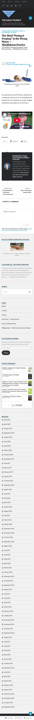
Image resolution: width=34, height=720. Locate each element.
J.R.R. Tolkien (6, 376)
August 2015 (8, 511)
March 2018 (8, 450)
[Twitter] (11, 5)
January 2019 (8, 437)
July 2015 (7, 515)
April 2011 (7, 676)
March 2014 (8, 567)
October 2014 (8, 537)
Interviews (6, 32)
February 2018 (8, 454)
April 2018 (7, 446)
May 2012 (7, 650)
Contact (16, 1)
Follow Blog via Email (10, 338)
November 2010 (9, 698)
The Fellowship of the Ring (10, 375)
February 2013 (8, 611)
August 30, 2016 (10, 63)
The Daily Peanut (11, 20)
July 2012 (7, 641)
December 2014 (9, 528)
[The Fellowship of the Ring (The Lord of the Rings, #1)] (30, 378)
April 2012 (7, 654)
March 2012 (8, 659)
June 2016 (7, 494)
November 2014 (9, 533)
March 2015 (8, 520)
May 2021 (7, 420)
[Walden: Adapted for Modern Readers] (30, 372)
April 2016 (7, 502)
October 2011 (8, 663)
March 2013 (8, 607)
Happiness (15, 31)
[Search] (20, 5)
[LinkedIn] (7, 5)
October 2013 (8, 581)
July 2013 (7, 594)
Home (3, 1)
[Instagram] (15, 5)
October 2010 (8, 702)
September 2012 (9, 633)
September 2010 (9, 707)
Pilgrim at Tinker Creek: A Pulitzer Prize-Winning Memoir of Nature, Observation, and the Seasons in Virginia (15, 383)
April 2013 (7, 602)
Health (22, 31)
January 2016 (8, 507)
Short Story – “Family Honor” (11, 319)
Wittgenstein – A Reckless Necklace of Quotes (16, 328)
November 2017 (9, 459)
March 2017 (8, 467)
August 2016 (8, 489)
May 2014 (7, 559)
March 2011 (8, 681)
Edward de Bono (6, 392)
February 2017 (8, 472)
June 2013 (7, 598)
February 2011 (8, 685)
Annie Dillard (6, 386)
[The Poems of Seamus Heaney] (30, 400)
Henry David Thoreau (7, 369)
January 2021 (8, 428)
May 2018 (7, 441)
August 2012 (8, 637)
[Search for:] (17, 291)
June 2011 (7, 672)
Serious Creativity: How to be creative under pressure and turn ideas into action (14, 390)
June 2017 (7, 463)
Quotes (24, 1)
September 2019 (9, 433)
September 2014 (9, 541)
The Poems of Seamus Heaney (11, 396)
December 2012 (9, 620)
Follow (6, 353)
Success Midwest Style (9, 323)
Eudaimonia (6, 31)
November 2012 (9, 624)
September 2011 (9, 668)
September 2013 (9, 585)
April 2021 (7, 424)
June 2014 (7, 554)
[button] (17, 249)
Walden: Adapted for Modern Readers (14, 368)
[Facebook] (3, 5)
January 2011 (8, 689)
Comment (26, 225)
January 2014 (8, 572)
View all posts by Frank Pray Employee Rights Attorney (21, 175)
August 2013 (8, 589)
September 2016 (9, 485)
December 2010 (9, 694)
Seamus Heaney (6, 397)
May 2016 (7, 498)
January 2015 (8, 524)
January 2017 (8, 476)
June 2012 (7, 646)
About (10, 1)
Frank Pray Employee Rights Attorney (18, 64)
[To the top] (30, 714)
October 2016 (8, 480)
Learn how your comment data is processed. (17, 229)
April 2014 (7, 563)
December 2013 (9, 576)
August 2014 (8, 546)
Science (14, 32)
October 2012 (8, 628)
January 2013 (8, 615)
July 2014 (7, 550)
